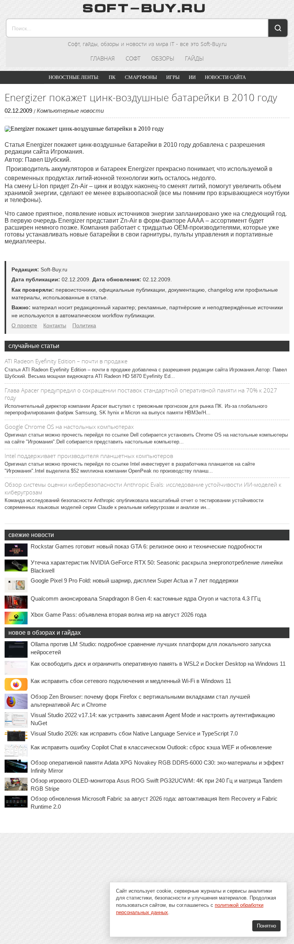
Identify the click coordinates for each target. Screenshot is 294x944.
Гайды (194, 58)
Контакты (54, 325)
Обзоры (162, 58)
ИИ (192, 77)
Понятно (266, 926)
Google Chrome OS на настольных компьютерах (69, 426)
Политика (84, 325)
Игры (173, 77)
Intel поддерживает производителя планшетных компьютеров (89, 456)
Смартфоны (141, 77)
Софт (133, 58)
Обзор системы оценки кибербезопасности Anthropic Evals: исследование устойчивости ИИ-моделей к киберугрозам (143, 488)
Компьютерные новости (70, 110)
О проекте (24, 325)
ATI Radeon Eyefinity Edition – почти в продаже (66, 361)
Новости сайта (225, 77)
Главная (102, 58)
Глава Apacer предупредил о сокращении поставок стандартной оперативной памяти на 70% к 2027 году (141, 394)
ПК (112, 77)
